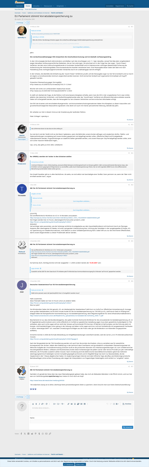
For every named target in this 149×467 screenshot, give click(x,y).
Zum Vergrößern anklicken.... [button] (81, 47)
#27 (132, 366)
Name (32, 418)
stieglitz (18, 19)
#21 (132, 26)
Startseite (19, 6)
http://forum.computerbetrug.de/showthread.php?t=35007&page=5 (54, 339)
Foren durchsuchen (31, 9)
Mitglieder (60, 6)
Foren (28, 6)
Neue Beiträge (19, 9)
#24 (132, 185)
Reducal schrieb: (36, 290)
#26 (132, 281)
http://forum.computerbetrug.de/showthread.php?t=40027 (51, 222)
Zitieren (131, 120)
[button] (41, 6)
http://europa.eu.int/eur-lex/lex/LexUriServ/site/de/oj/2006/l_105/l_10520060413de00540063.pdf (65, 218)
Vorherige (20, 23)
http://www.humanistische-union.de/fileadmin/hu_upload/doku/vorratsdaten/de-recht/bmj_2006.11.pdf (66, 316)
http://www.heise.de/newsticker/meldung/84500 (47, 380)
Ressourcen (48, 6)
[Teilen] (129, 27)
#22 (132, 124)
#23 (132, 153)
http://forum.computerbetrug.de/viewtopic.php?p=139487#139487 (45, 33)
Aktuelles (36, 6)
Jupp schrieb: (35, 268)
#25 (132, 241)
